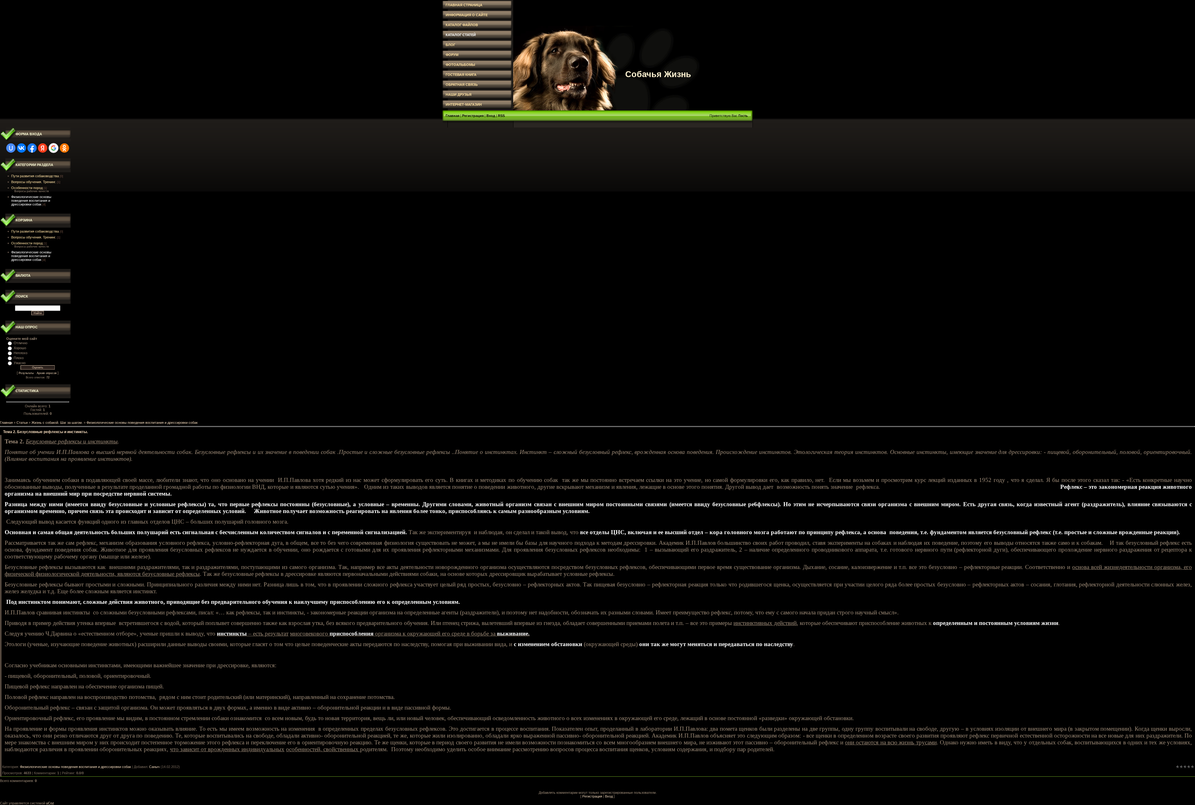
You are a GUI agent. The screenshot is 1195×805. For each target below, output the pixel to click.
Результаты (26, 373)
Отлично (20, 343)
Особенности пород (27, 188)
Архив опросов (47, 373)
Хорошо (20, 348)
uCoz (50, 803)
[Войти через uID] (11, 148)
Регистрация (473, 116)
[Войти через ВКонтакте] (21, 148)
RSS (501, 116)
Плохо (19, 358)
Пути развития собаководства (35, 176)
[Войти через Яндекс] (42, 148)
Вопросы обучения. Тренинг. (33, 182)
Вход (490, 116)
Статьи (22, 422)
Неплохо (20, 353)
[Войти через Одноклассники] (64, 148)
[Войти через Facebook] (32, 148)
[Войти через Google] (54, 148)
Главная (452, 116)
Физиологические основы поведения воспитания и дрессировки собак (31, 200)
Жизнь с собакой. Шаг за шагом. (57, 422)
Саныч (154, 767)
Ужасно (20, 363)
